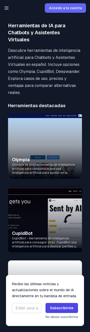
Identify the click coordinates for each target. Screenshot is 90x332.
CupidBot (22, 233)
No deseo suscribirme (62, 317)
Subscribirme (62, 308)
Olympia (21, 159)
